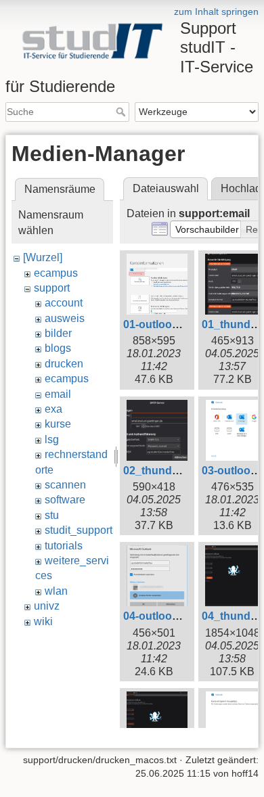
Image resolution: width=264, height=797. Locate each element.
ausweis (65, 318)
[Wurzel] (42, 257)
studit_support (78, 530)
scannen (65, 485)
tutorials (64, 545)
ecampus (56, 273)
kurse (58, 424)
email (58, 394)
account (64, 303)
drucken (64, 363)
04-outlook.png (162, 616)
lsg (52, 439)
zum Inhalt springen (216, 11)
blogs (58, 348)
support (52, 288)
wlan (56, 591)
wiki (43, 621)
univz (47, 606)
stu (52, 515)
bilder (58, 333)
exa (53, 409)
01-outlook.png (162, 324)
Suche (122, 111)
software (65, 499)
